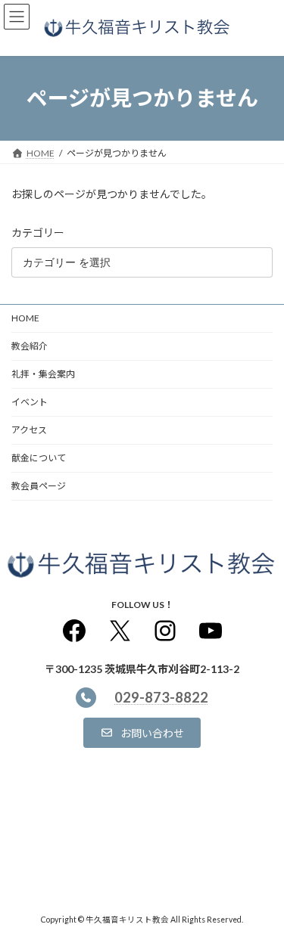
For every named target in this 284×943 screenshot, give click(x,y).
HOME (25, 318)
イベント (29, 402)
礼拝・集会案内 (43, 374)
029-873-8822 (161, 698)
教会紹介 (29, 346)
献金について (38, 458)
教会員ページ (38, 486)
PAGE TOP (262, 899)
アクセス (29, 430)
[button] (142, 733)
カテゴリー (37, 232)
